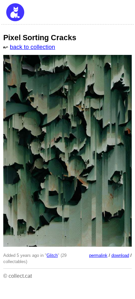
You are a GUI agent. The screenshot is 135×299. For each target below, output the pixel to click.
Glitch (52, 255)
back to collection (32, 47)
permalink (98, 255)
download (120, 255)
